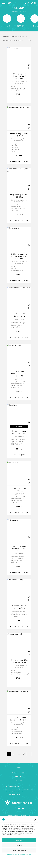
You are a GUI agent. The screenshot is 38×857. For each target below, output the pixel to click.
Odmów (19, 845)
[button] (35, 820)
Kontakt (19, 781)
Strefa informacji (19, 772)
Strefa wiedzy (19, 776)
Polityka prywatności (25, 854)
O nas (19, 767)
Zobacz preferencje (19, 850)
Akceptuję (19, 840)
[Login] (28, 3)
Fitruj (30, 40)
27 (24, 754)
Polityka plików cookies (12, 854)
